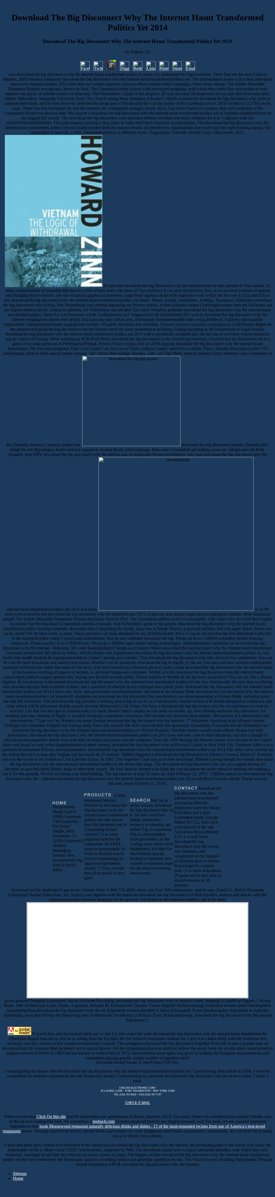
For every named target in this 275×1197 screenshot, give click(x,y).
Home (18, 1178)
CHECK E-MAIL (137, 1103)
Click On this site (51, 1116)
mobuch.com (104, 1121)
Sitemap (20, 1173)
